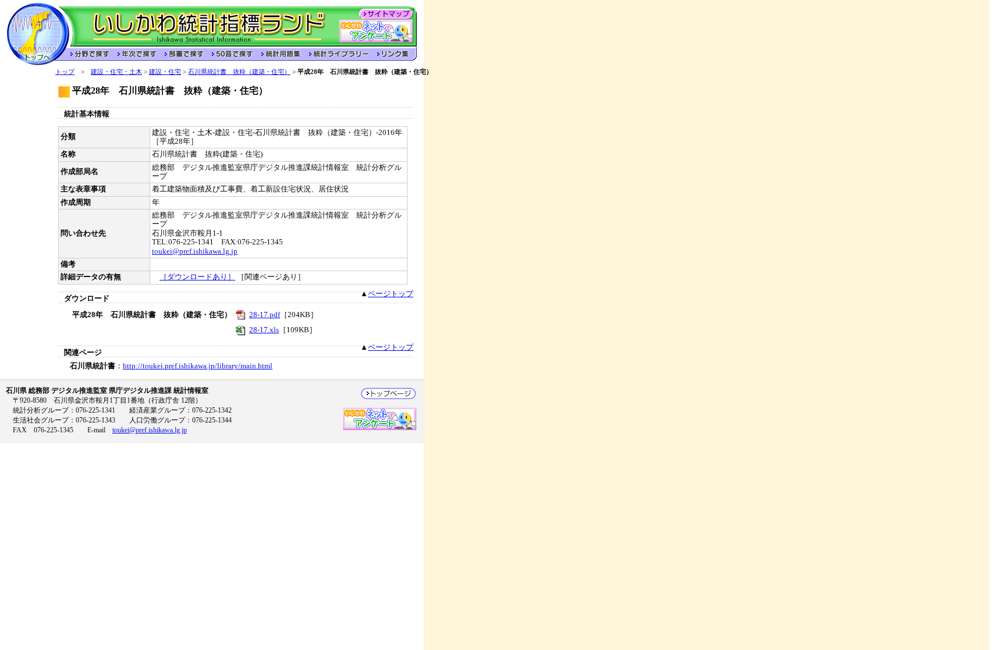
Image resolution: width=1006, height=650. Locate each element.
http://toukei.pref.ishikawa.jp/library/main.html (197, 366)
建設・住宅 (165, 71)
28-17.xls (264, 330)
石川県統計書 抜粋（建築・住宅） (239, 71)
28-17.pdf (264, 315)
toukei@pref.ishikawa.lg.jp (195, 251)
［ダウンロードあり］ (197, 277)
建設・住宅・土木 (116, 71)
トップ (65, 71)
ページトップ (390, 294)
